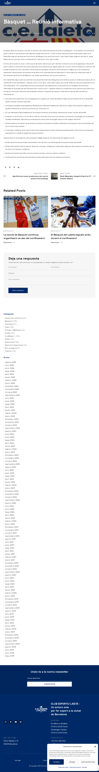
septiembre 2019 (12, 608)
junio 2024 (10, 437)
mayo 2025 (10, 404)
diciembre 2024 (12, 419)
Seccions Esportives (16, 345)
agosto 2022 (10, 503)
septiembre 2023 (12, 464)
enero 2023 (10, 488)
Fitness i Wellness (15, 330)
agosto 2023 (10, 467)
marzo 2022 (10, 518)
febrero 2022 (11, 521)
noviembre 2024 (12, 422)
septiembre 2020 (12, 572)
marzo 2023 (10, 482)
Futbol (10, 333)
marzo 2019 (10, 626)
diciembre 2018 (11, 635)
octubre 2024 (11, 425)
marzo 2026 (10, 377)
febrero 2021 (10, 557)
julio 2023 (9, 470)
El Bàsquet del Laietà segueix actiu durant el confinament (71, 236)
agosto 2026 (10, 362)
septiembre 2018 (12, 644)
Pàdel (9, 339)
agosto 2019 (10, 611)
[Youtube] (16, 722)
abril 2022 (9, 515)
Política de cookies (63, 767)
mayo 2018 (9, 656)
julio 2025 (9, 398)
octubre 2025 (11, 392)
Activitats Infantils (15, 318)
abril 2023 (9, 479)
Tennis (10, 351)
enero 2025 (10, 416)
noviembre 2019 (12, 602)
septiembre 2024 (12, 428)
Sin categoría (12, 348)
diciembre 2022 (12, 491)
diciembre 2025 (12, 386)
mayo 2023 (10, 476)
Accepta (56, 762)
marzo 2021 (10, 554)
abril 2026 (9, 374)
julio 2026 (9, 365)
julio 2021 (9, 542)
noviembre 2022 (12, 494)
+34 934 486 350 (58, 741)
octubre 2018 (11, 641)
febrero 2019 (10, 629)
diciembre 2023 (12, 455)
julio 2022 (9, 506)
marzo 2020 (10, 590)
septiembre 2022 (12, 500)
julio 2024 (9, 434)
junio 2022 (9, 509)
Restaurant (12, 342)
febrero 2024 (11, 449)
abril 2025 (9, 407)
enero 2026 (10, 383)
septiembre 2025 (12, 395)
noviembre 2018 (12, 638)
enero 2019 (10, 632)
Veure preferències (88, 762)
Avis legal (84, 767)
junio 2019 (9, 617)
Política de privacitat (75, 767)
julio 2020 (9, 578)
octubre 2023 (11, 461)
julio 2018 (9, 650)
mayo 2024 (10, 440)
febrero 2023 (11, 485)
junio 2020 (9, 581)
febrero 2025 (11, 413)
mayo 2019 (9, 620)
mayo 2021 (9, 548)
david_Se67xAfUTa (33, 33)
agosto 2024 (10, 431)
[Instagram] (6, 722)
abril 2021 (9, 551)
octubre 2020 (11, 569)
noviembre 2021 (12, 530)
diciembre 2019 (11, 599)
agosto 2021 (10, 539)
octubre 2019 (11, 605)
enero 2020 (10, 596)
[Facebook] (11, 722)
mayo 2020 (10, 584)
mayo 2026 (10, 371)
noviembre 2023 (12, 458)
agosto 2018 (10, 647)
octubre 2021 (11, 533)
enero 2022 (10, 524)
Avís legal (18, 760)
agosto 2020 (10, 575)
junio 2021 (9, 545)
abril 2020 (9, 587)
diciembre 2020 (12, 563)
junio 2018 (9, 653)
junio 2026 (9, 368)
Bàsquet (9, 33)
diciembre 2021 (11, 527)
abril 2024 (9, 443)
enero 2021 (10, 560)
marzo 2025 (10, 410)
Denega (72, 762)
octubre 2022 (11, 497)
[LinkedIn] (21, 722)
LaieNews (12, 336)
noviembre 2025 (12, 389)
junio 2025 (9, 401)
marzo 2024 (10, 446)
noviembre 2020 (12, 566)
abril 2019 (9, 623)
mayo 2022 (10, 512)
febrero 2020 (11, 593)
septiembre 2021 (12, 536)
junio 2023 (9, 473)
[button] (95, 747)
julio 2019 (9, 614)
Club (9, 327)
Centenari (11, 324)
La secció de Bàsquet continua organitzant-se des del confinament (24, 236)
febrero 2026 (11, 380)
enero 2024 (10, 452)
